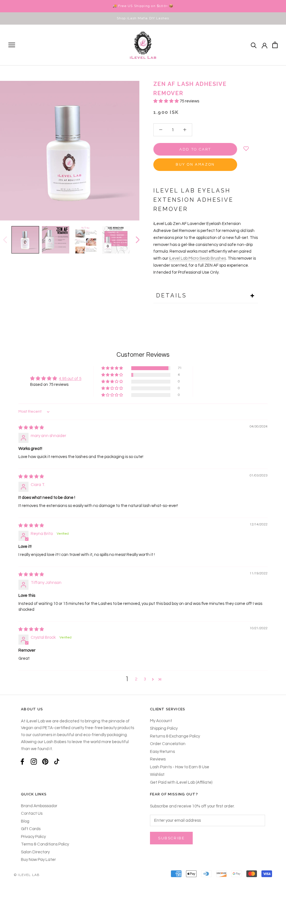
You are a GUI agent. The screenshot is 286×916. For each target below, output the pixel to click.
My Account (161, 721)
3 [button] (145, 679)
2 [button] (136, 679)
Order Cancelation (167, 744)
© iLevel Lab (26, 875)
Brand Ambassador (39, 806)
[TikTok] (57, 761)
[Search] (254, 45)
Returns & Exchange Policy (175, 736)
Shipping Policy (164, 728)
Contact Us (31, 813)
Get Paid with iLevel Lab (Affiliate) (181, 782)
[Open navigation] (11, 45)
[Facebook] (22, 761)
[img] (31, 428)
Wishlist (157, 774)
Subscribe (171, 838)
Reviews (158, 759)
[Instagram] (34, 761)
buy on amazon (195, 164)
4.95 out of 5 (70, 379)
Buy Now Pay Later (38, 860)
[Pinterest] (45, 761)
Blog (25, 821)
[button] (166, 101)
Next (137, 240)
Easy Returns (162, 752)
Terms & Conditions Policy (45, 844)
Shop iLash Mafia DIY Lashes (143, 18)
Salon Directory (35, 852)
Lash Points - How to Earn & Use (179, 767)
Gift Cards (30, 829)
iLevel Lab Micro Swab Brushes (197, 258)
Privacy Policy (33, 837)
